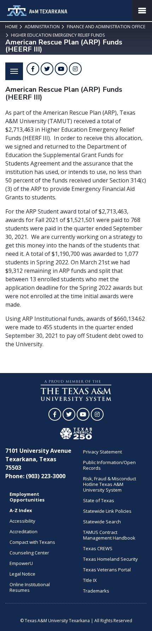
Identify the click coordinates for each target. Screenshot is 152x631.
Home (11, 27)
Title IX (90, 580)
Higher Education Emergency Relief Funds (57, 35)
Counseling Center (29, 552)
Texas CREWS (97, 548)
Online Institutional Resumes (30, 587)
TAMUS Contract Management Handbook (109, 535)
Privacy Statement (102, 452)
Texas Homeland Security (110, 559)
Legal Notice (22, 574)
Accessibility (22, 521)
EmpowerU (21, 563)
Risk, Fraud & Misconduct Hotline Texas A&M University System (109, 484)
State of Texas (98, 500)
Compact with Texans (32, 542)
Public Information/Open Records (109, 465)
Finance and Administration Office (105, 27)
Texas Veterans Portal (107, 569)
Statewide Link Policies (107, 511)
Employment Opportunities (27, 497)
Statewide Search (102, 521)
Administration (42, 27)
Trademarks (96, 591)
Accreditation (23, 531)
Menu (14, 71)
